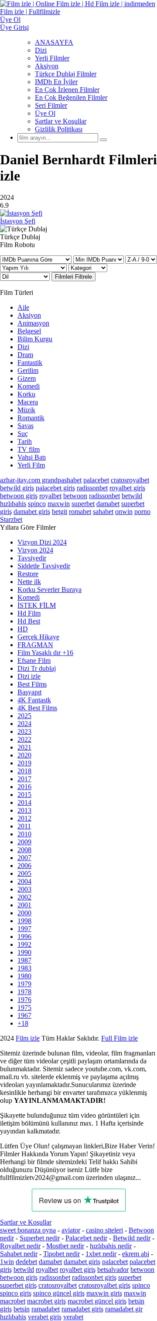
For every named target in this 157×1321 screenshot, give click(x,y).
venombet (118, 1038)
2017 (24, 779)
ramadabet (45, 1309)
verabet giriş (44, 1317)
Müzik (26, 410)
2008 (24, 850)
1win (7, 1261)
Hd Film (29, 613)
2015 (24, 794)
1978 (24, 991)
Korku (26, 394)
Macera (27, 402)
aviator (70, 1230)
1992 (24, 944)
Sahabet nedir (19, 1253)
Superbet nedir (40, 1238)
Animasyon (33, 323)
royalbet (50, 495)
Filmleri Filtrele (73, 276)
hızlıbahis (13, 503)
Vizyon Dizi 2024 (42, 542)
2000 (24, 913)
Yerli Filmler (52, 58)
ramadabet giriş (82, 1309)
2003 (24, 889)
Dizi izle (29, 676)
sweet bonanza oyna (28, 1230)
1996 (24, 936)
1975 (24, 1007)
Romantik (30, 417)
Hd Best (28, 621)
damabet (107, 503)
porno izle (31, 1038)
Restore (27, 573)
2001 (24, 905)
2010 (24, 834)
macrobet (12, 1301)
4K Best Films (37, 708)
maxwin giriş (104, 1293)
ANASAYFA (54, 42)
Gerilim (27, 370)
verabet (73, 1317)
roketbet (80, 1054)
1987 (24, 960)
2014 (24, 802)
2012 (24, 818)
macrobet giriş (46, 1301)
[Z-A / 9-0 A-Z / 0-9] (141, 259)
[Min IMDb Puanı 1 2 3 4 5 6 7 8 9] (98, 259)
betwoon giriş (19, 495)
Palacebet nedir (86, 1238)
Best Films (32, 684)
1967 (24, 1015)
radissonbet (92, 488)
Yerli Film (31, 465)
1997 (24, 928)
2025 (24, 715)
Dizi (41, 50)
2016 (24, 786)
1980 (24, 976)
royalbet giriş (127, 488)
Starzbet (11, 519)
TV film (28, 449)
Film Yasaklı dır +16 (45, 652)
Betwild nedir (131, 1238)
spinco (37, 503)
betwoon (75, 495)
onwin (124, 511)
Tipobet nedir (61, 1253)
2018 (24, 771)
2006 (24, 865)
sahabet (103, 511)
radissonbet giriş (94, 1277)
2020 (24, 755)
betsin (22, 1309)
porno (142, 511)
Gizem (26, 378)
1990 (24, 952)
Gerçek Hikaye (38, 637)
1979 (24, 984)
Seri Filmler (51, 105)
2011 (24, 826)
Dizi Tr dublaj (36, 668)
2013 (24, 810)
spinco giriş (15, 1293)
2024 (24, 723)
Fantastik (29, 362)
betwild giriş (17, 488)
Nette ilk (29, 581)
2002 (24, 897)
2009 (24, 842)
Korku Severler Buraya (49, 589)
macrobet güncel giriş (97, 1301)
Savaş (25, 425)
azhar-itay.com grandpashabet (41, 480)
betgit (59, 511)
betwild (132, 495)
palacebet (96, 480)
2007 (24, 857)
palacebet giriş (55, 488)
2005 (24, 873)
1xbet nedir (100, 1253)
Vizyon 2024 (35, 550)
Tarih (24, 441)
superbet (83, 503)
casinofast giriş (42, 1054)
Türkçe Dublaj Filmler (65, 74)
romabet (80, 511)
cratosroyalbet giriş (104, 1285)
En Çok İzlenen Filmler (67, 89)
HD (22, 629)
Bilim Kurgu (34, 339)
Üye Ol (45, 113)
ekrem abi (135, 1253)
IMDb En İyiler (56, 81)
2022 (24, 739)
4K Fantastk (34, 700)
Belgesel (29, 331)
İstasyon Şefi (17, 221)
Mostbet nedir (65, 1246)
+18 (22, 1023)
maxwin (59, 503)
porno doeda (64, 1038)
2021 (24, 747)
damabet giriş (32, 511)
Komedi (28, 386)
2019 (24, 763)
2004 (24, 881)
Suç (22, 433)
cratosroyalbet (130, 480)
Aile (23, 307)
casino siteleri (104, 1230)
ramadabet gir (124, 1309)
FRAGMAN (35, 644)
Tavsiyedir (31, 558)
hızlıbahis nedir (111, 1246)
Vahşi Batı (31, 457)
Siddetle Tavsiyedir (43, 566)
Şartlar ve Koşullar (60, 121)
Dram (25, 354)
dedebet (26, 1261)
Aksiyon (46, 66)
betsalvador (113, 1269)
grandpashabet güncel (127, 1054)
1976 (24, 999)
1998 (24, 920)
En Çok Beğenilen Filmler (71, 97)
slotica (90, 1038)
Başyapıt (29, 692)
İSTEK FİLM (36, 605)
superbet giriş (18, 1285)
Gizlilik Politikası (58, 129)
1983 (24, 968)
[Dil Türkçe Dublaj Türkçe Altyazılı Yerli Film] (25, 276)
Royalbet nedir (20, 1246)
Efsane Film (34, 660)
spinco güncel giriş (59, 1293)
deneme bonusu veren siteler (39, 1046)
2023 (24, 731)
